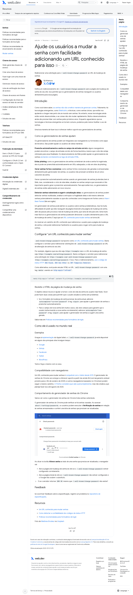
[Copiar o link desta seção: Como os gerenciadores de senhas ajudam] (77, 136)
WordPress (43, 360)
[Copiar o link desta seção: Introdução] (49, 101)
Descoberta (47, 2)
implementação (48, 338)
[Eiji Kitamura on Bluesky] (53, 84)
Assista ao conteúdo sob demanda (76, 22)
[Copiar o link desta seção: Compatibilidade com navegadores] (70, 370)
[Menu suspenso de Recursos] (38, 2)
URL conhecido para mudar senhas (76, 218)
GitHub (41, 348)
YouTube (123, 566)
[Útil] (105, 40)
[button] (14, 101)
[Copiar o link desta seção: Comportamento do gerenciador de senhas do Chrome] (90, 393)
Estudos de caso (111, 575)
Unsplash (60, 521)
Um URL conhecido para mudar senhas (53, 509)
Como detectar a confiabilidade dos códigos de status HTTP (62, 513)
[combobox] (87, 2)
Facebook (43, 352)
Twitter (41, 356)
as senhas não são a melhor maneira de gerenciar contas (75, 108)
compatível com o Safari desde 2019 (79, 375)
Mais (57, 2)
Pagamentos (108, 13)
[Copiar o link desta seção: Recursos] (47, 503)
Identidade (74, 13)
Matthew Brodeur (47, 521)
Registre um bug (100, 562)
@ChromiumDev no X (125, 562)
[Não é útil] (108, 40)
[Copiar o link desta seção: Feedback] (47, 487)
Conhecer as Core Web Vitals (54, 13)
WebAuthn (63, 111)
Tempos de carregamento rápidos (27, 13)
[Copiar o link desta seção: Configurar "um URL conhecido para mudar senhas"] (93, 234)
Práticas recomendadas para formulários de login (64, 320)
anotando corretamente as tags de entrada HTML (60, 157)
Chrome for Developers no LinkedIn (124, 571)
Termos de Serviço (36, 590)
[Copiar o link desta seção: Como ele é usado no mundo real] (74, 326)
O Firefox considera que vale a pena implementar (73, 384)
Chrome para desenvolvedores (112, 564)
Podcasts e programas (111, 580)
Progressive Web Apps (91, 13)
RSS (121, 576)
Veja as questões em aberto (100, 568)
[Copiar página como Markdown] (63, 65)
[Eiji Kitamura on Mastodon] (50, 84)
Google (42, 345)
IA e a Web (6, 13)
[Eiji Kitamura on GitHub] (47, 84)
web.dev (37, 40)
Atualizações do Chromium (112, 570)
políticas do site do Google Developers (42, 544)
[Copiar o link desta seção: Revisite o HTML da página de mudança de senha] (83, 287)
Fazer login (126, 2)
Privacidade (48, 590)
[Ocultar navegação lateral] (25, 591)
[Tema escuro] (110, 276)
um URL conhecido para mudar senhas (89, 241)
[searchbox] (13, 20)
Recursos (32, 2)
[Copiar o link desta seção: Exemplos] (46, 333)
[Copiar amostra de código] (112, 276)
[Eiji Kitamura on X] (45, 84)
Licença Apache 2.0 (86, 542)
